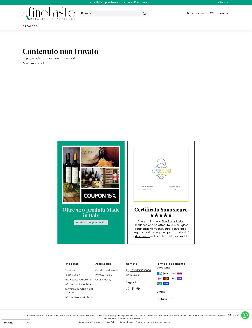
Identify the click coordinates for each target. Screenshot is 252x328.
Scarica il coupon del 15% (91, 222)
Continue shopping (34, 63)
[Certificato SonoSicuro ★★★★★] (161, 175)
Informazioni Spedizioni (78, 284)
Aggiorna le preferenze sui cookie (153, 322)
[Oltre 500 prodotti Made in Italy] (91, 175)
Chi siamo (70, 270)
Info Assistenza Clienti (78, 279)
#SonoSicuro (162, 229)
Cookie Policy (103, 279)
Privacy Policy (103, 275)
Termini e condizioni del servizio (79, 290)
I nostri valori (72, 275)
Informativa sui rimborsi (79, 297)
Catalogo (30, 26)
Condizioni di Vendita (107, 270)
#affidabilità (180, 232)
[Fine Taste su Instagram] (127, 288)
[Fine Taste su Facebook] (132, 288)
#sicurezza (142, 236)
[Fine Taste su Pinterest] (138, 288)
